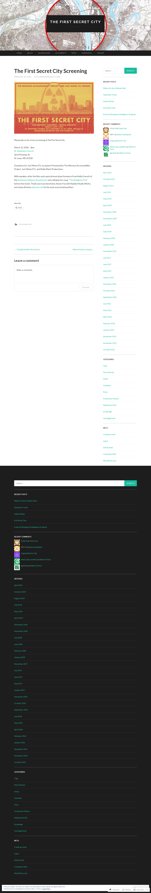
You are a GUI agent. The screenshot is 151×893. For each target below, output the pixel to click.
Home (19, 53)
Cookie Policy (46, 889)
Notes (105, 379)
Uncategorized (25, 224)
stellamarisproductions (47, 77)
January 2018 (108, 245)
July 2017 (107, 258)
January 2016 (108, 330)
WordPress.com (109, 460)
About (30, 53)
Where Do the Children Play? (114, 88)
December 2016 (109, 284)
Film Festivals (108, 372)
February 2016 (109, 323)
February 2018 (109, 238)
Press (73, 53)
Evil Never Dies (109, 108)
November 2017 (110, 251)
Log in (105, 441)
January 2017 (108, 277)
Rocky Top (121, 140)
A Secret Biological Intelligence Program (119, 114)
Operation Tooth (110, 95)
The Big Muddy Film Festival (27, 249)
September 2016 (110, 297)
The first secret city (75, 22)
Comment (85, 287)
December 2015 (109, 336)
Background (44, 53)
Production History (111, 398)
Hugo (112, 140)
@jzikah (113, 153)
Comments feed (109, 454)
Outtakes (107, 385)
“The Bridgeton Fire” (78, 180)
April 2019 (107, 205)
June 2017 (107, 264)
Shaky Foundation (124, 134)
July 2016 (107, 303)
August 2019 (108, 186)
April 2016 (107, 317)
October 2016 (109, 290)
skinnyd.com (37, 187)
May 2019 (107, 199)
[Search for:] (120, 71)
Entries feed (108, 447)
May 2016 (107, 310)
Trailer (100, 53)
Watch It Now (124, 153)
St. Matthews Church (24, 151)
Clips (105, 366)
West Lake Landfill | (118, 147)
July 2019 (107, 192)
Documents (60, 53)
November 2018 (110, 218)
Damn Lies (122, 128)
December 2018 (109, 212)
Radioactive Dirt (109, 405)
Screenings (87, 53)
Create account (109, 434)
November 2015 (110, 343)
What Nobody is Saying (83, 249)
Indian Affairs (108, 101)
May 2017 (107, 271)
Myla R (113, 128)
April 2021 (107, 172)
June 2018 (107, 231)
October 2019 (109, 179)
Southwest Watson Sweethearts (33, 180)
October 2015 (109, 349)
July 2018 (107, 225)
